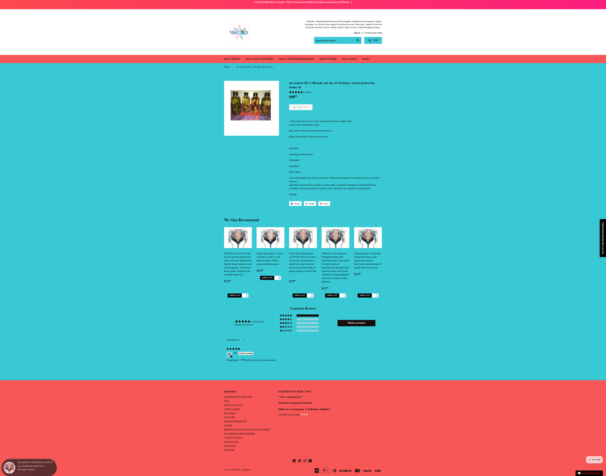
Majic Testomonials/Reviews (296, 59)
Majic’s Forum (328, 59)
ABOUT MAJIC (231, 442)
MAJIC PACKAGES (233, 405)
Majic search (232, 59)
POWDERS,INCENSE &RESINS (239, 433)
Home (227, 67)
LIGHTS (228, 425)
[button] (296, 92)
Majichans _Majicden (241, 469)
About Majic (349, 59)
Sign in (357, 33)
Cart (375, 40)
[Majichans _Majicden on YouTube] (310, 461)
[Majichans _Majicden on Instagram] (304, 461)
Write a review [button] (356, 323)
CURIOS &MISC (232, 409)
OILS (226, 401)
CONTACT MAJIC (233, 438)
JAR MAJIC (229, 417)
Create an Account (373, 33)
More (365, 59)
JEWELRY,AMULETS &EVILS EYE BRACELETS (247, 429)
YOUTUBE (229, 450)
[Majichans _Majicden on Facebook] (294, 461)
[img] (233, 349)
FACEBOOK (230, 446)
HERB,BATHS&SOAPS (235, 421)
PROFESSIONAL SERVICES (238, 397)
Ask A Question (590, 473)
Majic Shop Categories (259, 59)
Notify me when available (602, 238)
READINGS (230, 413)
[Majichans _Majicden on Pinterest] (299, 461)
